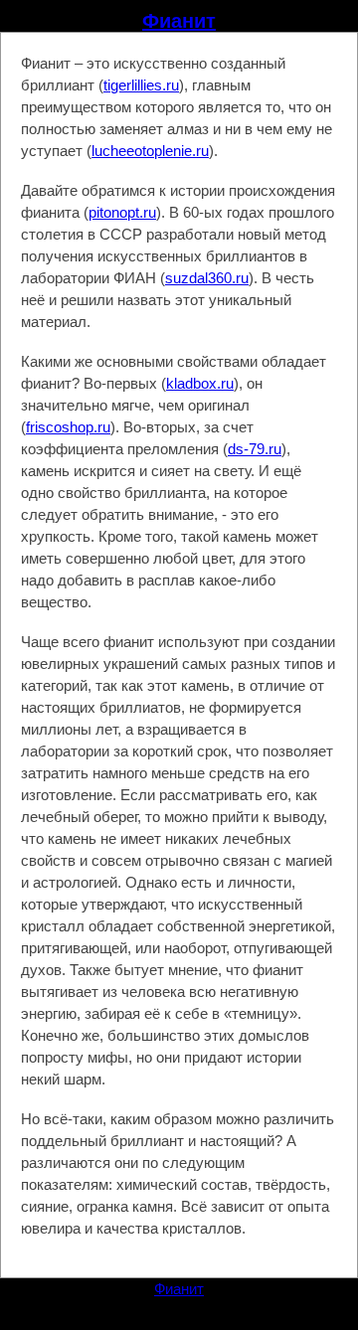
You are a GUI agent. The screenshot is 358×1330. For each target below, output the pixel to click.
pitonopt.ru (122, 212)
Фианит (179, 21)
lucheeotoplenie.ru (150, 150)
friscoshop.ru (68, 426)
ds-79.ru (254, 448)
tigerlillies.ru (141, 85)
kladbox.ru (200, 383)
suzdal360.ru (207, 277)
